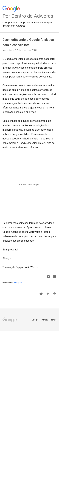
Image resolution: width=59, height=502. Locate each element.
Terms (53, 320)
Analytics (18, 283)
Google (35, 320)
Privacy (45, 320)
